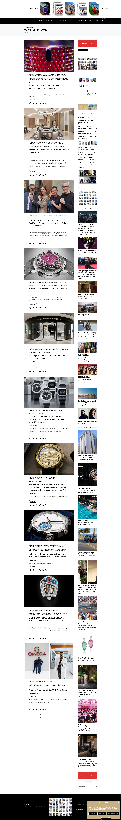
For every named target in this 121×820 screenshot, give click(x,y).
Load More (48, 715)
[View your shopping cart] (102, 21)
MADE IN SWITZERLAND (34, 550)
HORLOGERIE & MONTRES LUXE (61, 79)
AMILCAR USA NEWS (62, 215)
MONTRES (55, 81)
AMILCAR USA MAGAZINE (51, 215)
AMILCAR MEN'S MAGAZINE (60, 282)
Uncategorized (53, 146)
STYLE (44, 686)
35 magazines (90, 131)
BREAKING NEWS (54, 284)
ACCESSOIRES (37, 74)
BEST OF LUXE (32, 79)
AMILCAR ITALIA (42, 609)
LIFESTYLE (48, 350)
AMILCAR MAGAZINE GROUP (35, 76)
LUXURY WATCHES (62, 480)
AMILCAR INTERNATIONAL (47, 348)
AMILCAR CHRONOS (45, 74)
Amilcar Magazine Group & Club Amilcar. (32, 807)
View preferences (112, 814)
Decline (101, 814)
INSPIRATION (49, 480)
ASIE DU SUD (60, 143)
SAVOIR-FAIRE (65, 81)
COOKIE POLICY (100, 817)
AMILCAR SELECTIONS (60, 546)
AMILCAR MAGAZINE (61, 75)
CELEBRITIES (62, 684)
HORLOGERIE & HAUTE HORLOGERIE (44, 145)
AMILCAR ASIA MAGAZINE (60, 142)
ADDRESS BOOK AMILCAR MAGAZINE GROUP (44, 142)
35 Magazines (33, 8)
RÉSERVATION (64, 145)
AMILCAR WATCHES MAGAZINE (52, 78)
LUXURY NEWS (56, 145)
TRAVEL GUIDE (45, 146)
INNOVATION (32, 81)
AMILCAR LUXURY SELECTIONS (61, 348)
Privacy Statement (107, 817)
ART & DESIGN (63, 78)
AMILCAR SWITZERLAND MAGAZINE (37, 78)
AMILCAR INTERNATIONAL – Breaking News (87, 807)
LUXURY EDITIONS (40, 81)
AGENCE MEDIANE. (27, 809)
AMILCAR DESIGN (33, 75)
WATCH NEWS (32, 82)
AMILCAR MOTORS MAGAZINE (62, 611)
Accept (92, 814)
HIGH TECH (50, 79)
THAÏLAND (39, 146)
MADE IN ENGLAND (33, 481)
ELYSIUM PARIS (44, 79)
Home (79, 804)
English (104, 18)
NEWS (59, 81)
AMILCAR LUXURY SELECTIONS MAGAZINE (47, 75)
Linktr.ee (83, 139)
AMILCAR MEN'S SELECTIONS (48, 76)
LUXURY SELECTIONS (63, 350)
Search (91, 43)
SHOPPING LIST (32, 146)
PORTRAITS (31, 686)
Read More (33, 99)
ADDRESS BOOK (32, 346)
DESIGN (38, 79)
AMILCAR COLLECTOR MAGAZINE (58, 74)
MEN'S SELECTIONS (63, 412)
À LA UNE (31, 74)
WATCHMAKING (54, 217)
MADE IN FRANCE (48, 81)
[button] (118, 802)
